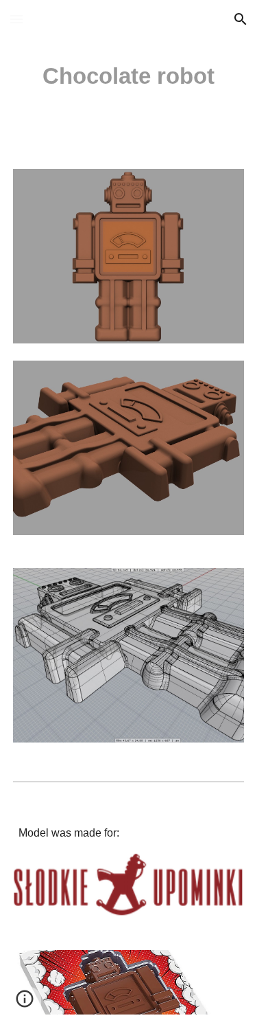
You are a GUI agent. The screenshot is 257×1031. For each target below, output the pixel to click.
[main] (129, 76)
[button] (16, 19)
